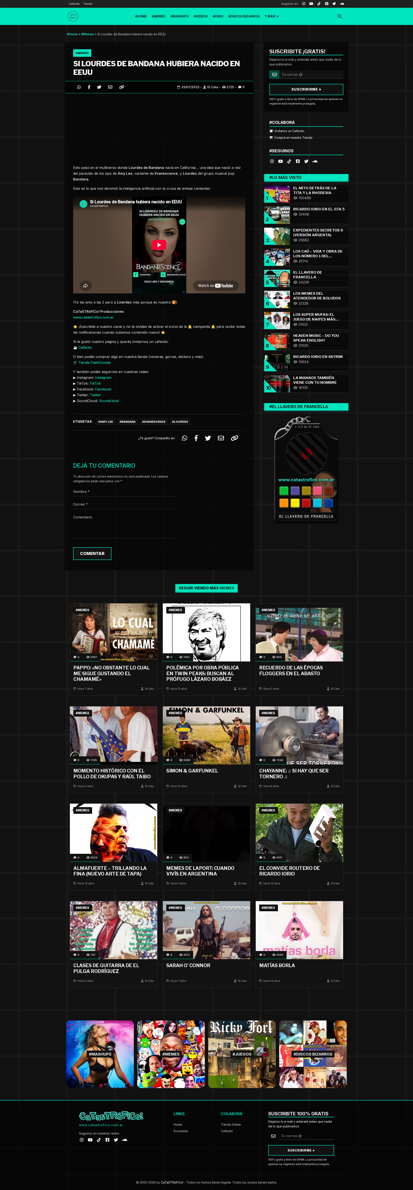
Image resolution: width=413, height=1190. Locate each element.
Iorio (219, 16)
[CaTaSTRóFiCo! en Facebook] (297, 161)
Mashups (181, 16)
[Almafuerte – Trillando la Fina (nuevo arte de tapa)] (113, 832)
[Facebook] (327, 4)
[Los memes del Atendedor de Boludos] (277, 299)
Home (142, 16)
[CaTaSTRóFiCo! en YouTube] (280, 161)
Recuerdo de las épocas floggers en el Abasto (291, 670)
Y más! (270, 16)
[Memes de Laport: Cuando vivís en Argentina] (206, 832)
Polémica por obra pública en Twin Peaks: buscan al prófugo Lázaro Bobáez (202, 673)
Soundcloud (109, 401)
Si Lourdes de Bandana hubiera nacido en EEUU (156, 68)
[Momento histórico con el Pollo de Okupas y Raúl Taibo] (113, 735)
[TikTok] (319, 4)
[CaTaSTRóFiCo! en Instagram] (271, 161)
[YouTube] (311, 4)
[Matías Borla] (299, 930)
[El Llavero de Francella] (277, 278)
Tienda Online (231, 1124)
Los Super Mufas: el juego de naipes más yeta (314, 319)
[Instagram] (304, 4)
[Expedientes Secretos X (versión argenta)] (277, 235)
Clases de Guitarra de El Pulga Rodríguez (106, 968)
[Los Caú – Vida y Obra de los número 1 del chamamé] (277, 257)
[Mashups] (100, 1054)
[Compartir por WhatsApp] (79, 87)
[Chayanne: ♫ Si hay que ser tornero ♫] (299, 735)
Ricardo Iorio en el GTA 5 (319, 209)
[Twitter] (334, 4)
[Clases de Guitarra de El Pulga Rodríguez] (113, 930)
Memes (159, 16)
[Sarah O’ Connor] (206, 930)
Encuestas (181, 1131)
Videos (202, 16)
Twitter (95, 395)
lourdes (181, 421)
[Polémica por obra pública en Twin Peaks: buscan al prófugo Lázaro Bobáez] (206, 632)
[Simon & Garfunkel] (206, 735)
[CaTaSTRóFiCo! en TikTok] (289, 161)
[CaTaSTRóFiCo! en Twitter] (306, 161)
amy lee (106, 421)
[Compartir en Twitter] (99, 87)
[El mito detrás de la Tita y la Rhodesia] (277, 193)
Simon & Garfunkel (192, 771)
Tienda (87, 3)
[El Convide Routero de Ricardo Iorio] (299, 832)
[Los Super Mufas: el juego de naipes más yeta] (277, 320)
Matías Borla (277, 965)
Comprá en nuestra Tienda (292, 137)
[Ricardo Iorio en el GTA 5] (277, 214)
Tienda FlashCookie (95, 362)
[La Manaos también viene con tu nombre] (277, 383)
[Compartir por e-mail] (110, 87)
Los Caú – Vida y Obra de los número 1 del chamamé (318, 256)
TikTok (95, 383)
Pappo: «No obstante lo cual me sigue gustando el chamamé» (111, 673)
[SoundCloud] (342, 4)
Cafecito (74, 3)
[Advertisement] (159, 128)
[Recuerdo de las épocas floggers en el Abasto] (299, 632)
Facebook (103, 389)
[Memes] (171, 1054)
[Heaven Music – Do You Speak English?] (277, 341)
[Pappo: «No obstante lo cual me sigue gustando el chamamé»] (113, 632)
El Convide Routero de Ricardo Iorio (289, 871)
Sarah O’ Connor (188, 965)
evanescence (154, 421)
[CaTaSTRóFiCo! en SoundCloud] (314, 161)
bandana (129, 421)
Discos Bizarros (245, 16)
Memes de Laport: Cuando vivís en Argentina (200, 871)
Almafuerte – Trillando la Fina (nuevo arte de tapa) (110, 871)
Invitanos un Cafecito (289, 131)
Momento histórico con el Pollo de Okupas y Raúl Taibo (112, 773)
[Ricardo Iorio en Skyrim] (277, 362)
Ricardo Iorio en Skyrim (318, 357)
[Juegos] (242, 1054)
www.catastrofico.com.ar (93, 317)
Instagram (103, 377)
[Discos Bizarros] (313, 1054)
